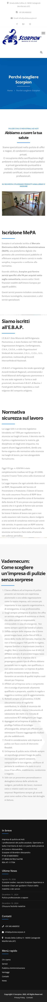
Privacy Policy (19, 997)
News (4, 980)
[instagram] (30, 24)
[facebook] (17, 24)
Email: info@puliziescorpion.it (25, 18)
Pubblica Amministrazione (13, 968)
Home (10, 90)
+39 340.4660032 (25, 12)
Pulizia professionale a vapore (15, 897)
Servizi (5, 964)
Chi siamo (6, 959)
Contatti (5, 976)
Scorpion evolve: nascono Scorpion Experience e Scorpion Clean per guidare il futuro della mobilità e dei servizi (23, 885)
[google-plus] (23, 24)
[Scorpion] (21, 36)
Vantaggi (6, 972)
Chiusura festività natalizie (13, 906)
